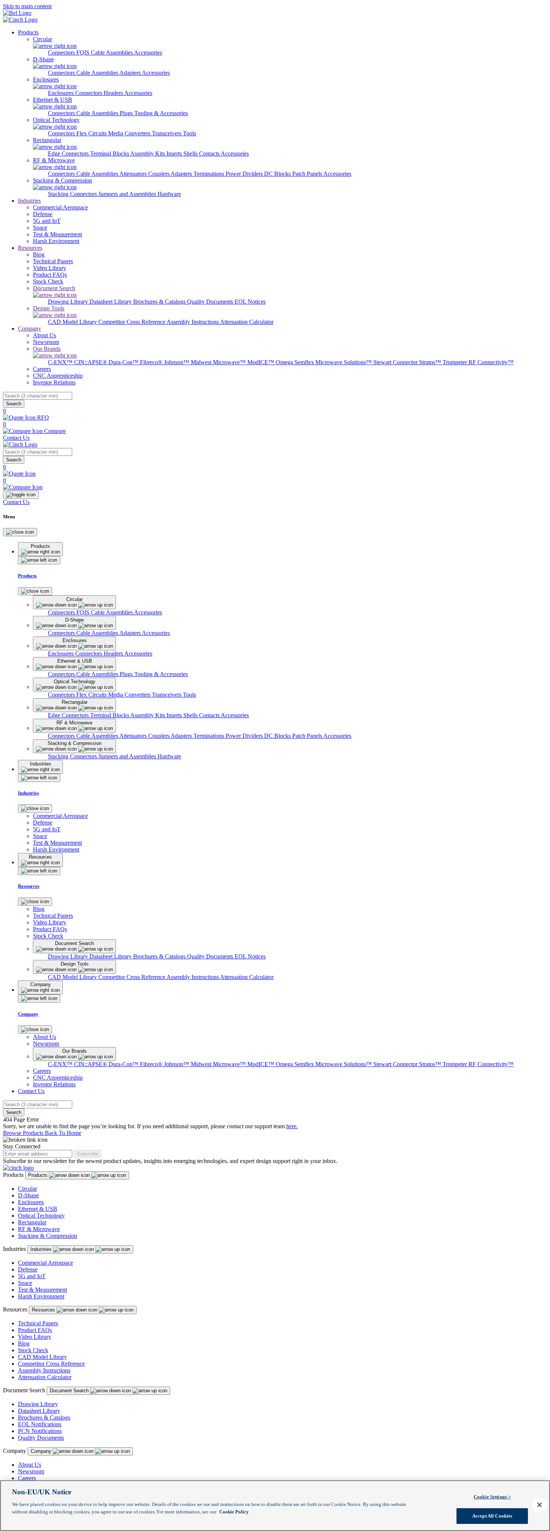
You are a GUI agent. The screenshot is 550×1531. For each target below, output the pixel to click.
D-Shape (28, 1195)
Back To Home (63, 1133)
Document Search (70, 1390)
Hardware (169, 194)
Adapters (130, 73)
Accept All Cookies (492, 1515)
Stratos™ (431, 362)
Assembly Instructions (193, 322)
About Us (29, 1464)
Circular (27, 1188)
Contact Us (16, 438)
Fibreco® (152, 362)
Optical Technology (41, 1215)
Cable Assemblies (97, 73)
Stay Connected (21, 1146)
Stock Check (33, 1350)
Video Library (34, 1337)
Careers (27, 1478)
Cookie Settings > (492, 1497)
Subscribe (87, 1154)
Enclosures (61, 93)
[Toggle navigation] (21, 495)
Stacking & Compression (47, 1236)
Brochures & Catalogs (160, 301)
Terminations (209, 174)
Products (28, 32)
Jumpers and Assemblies (128, 194)
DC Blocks (278, 174)
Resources (30, 248)
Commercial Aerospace (45, 1263)
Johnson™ (177, 362)
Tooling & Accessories (161, 113)
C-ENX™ (61, 362)
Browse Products (24, 1133)
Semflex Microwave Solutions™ (333, 362)
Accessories (148, 52)
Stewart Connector (396, 362)
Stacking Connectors (73, 194)
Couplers (159, 174)
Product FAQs (35, 1330)
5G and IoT (32, 1276)
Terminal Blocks (110, 153)
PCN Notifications (40, 1431)
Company (29, 328)
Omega (285, 362)
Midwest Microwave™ (219, 362)
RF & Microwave (39, 1229)
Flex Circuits (92, 133)
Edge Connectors (69, 153)
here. (292, 1126)
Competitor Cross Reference (132, 322)
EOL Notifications (39, 1424)
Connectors (62, 52)
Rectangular (32, 1222)
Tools (189, 133)
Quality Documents (211, 301)
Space (25, 1283)
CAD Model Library (73, 322)
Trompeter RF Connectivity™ (478, 362)
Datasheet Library (111, 301)
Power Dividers (245, 174)
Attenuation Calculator (247, 322)
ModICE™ (261, 362)
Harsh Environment (41, 1296)
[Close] (20, 532)
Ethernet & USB (37, 1209)
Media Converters (130, 133)
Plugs (127, 113)
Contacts (210, 153)
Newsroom (31, 1471)
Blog (24, 1343)
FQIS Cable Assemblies (105, 52)
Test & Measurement (42, 1289)
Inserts (174, 153)
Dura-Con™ (124, 362)
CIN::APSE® (91, 362)
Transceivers (167, 133)
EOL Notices (250, 301)
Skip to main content (27, 6)
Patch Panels (307, 174)
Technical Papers (38, 1323)
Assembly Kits (148, 153)
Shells (191, 153)
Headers (114, 93)
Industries (29, 200)
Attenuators (133, 174)
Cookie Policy (234, 1511)
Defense (27, 1269)
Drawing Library (68, 301)
